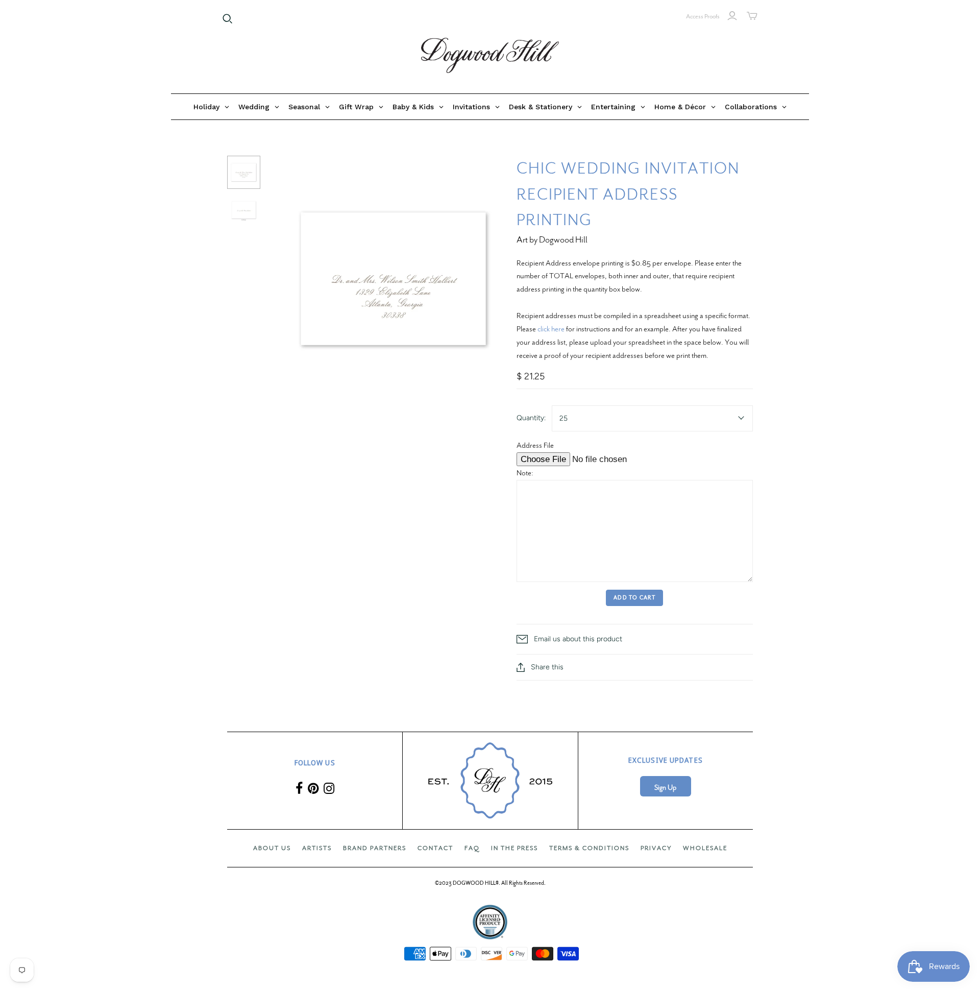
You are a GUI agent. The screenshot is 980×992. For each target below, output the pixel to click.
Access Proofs (703, 16)
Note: (525, 473)
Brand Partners (374, 848)
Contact (435, 848)
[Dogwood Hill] (490, 56)
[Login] (732, 15)
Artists (317, 848)
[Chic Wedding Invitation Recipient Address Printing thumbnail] (243, 172)
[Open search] (228, 19)
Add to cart (634, 597)
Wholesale (705, 848)
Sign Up (665, 787)
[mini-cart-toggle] (752, 15)
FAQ (472, 848)
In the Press (514, 848)
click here (551, 329)
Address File (535, 445)
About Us (272, 848)
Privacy (656, 848)
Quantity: (531, 418)
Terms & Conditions (589, 848)
